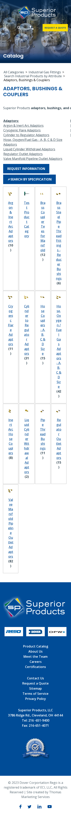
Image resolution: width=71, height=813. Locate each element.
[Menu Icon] (5, 27)
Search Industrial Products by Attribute (33, 76)
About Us (35, 651)
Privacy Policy (35, 699)
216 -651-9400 (38, 720)
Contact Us (35, 678)
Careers (36, 662)
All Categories (14, 72)
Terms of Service (35, 693)
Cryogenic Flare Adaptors (22, 130)
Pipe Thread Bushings (43, 434)
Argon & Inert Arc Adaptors (23, 125)
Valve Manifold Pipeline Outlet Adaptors (32, 158)
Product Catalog (35, 646)
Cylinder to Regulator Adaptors (26, 135)
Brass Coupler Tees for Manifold (42, 226)
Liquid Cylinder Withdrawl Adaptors (29, 149)
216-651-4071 (39, 725)
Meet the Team (35, 656)
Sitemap (35, 688)
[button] (26, 168)
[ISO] (35, 758)
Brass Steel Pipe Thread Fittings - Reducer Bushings (59, 241)
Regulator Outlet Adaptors (23, 154)
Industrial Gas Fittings (45, 72)
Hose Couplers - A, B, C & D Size (42, 330)
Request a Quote (35, 683)
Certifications (35, 667)
